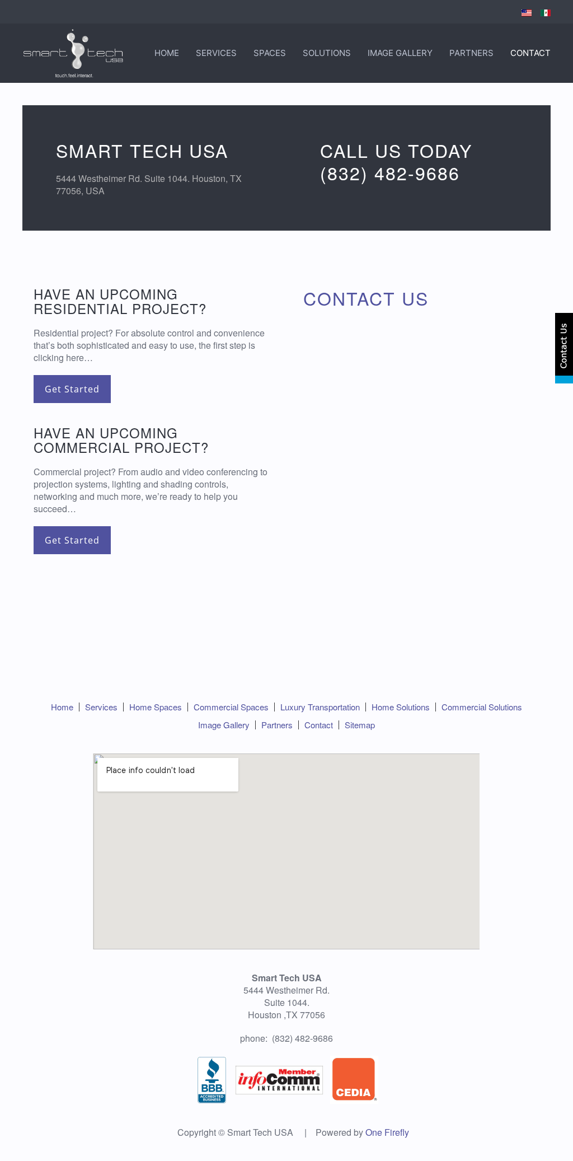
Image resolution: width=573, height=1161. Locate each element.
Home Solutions (401, 707)
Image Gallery (400, 53)
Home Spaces (155, 707)
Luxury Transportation (320, 707)
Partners (471, 53)
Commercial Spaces (231, 707)
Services (216, 53)
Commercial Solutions (482, 707)
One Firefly (387, 1132)
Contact (530, 53)
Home (166, 53)
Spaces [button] (269, 53)
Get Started (72, 389)
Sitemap (360, 725)
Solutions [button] (327, 53)
